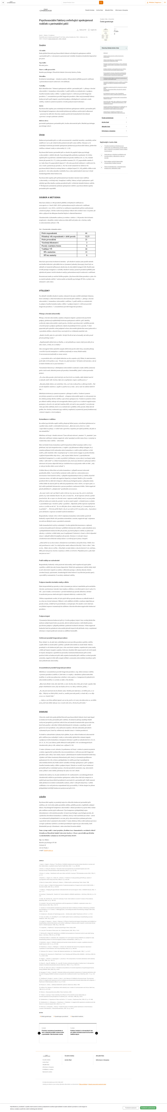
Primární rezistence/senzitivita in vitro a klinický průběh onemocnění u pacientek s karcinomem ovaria (53, 1032)
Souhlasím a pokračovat (148, 1108)
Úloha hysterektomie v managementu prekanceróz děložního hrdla (113, 60)
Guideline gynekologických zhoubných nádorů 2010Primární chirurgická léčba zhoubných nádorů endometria (115, 89)
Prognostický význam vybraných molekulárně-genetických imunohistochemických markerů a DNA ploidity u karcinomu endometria (115, 74)
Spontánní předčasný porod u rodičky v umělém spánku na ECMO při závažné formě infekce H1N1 (116, 83)
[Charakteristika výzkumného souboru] (68, 244)
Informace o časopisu (121, 10)
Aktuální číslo (109, 10)
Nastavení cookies (47, 1072)
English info (93, 30)
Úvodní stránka (89, 10)
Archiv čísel (99, 10)
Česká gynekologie (107, 118)
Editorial (106, 53)
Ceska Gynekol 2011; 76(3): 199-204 (57, 38)
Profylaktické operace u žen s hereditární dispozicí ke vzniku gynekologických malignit (115, 94)
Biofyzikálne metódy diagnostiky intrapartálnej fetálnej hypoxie (115, 98)
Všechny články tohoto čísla (110, 48)
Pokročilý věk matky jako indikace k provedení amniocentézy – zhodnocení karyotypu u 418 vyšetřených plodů (115, 102)
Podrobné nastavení (130, 1108)
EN (165, 2)
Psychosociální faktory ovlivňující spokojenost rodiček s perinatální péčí (115, 78)
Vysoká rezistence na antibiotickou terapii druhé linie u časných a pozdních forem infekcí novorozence (115, 108)
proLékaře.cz (10, 3)
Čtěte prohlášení (83, 1084)
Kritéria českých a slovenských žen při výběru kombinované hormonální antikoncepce (81, 1032)
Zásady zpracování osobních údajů (97, 1084)
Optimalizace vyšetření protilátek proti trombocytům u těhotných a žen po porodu (114, 112)
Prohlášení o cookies (48, 1069)
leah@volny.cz (48, 850)
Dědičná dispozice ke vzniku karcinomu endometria (114, 56)
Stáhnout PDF (82, 30)
